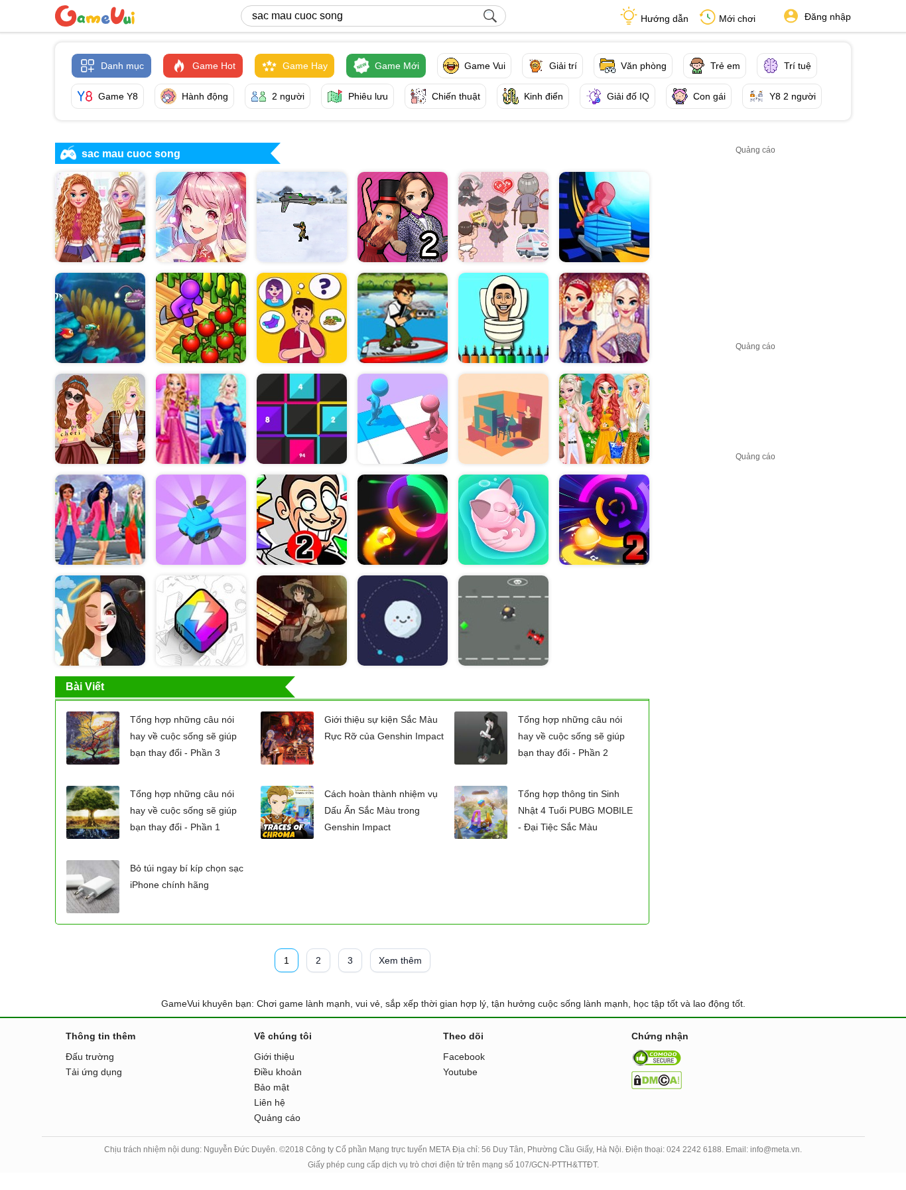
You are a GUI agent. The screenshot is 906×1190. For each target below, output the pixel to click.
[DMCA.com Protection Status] (656, 1085)
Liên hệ (269, 1102)
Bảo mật (271, 1087)
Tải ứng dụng (94, 1072)
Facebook (464, 1056)
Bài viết (85, 686)
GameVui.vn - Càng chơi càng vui (95, 16)
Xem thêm (400, 960)
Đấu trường (90, 1056)
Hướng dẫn (664, 18)
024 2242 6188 (694, 1149)
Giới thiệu (274, 1056)
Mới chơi (737, 18)
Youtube (460, 1072)
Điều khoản (278, 1072)
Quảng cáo (277, 1117)
